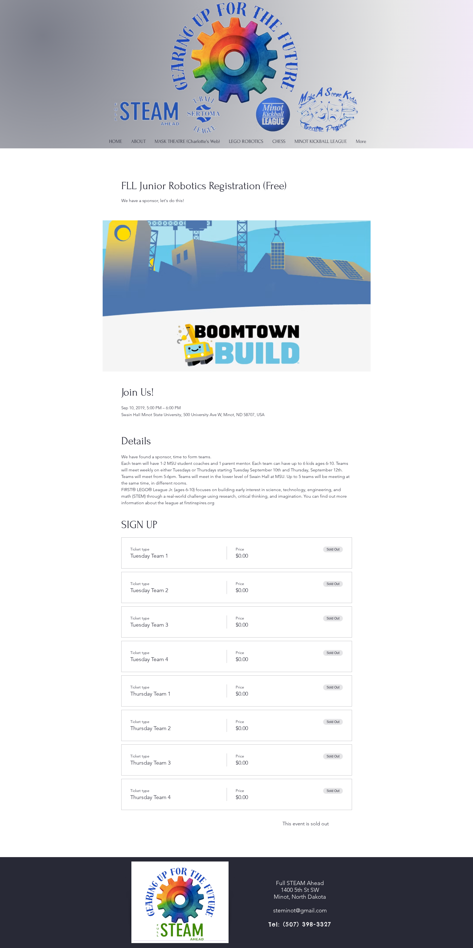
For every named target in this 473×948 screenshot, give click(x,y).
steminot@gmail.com (300, 910)
